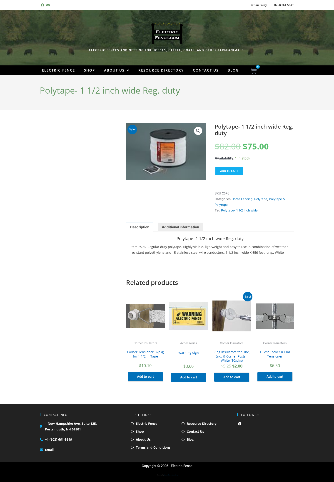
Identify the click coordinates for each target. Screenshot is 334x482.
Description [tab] (139, 227)
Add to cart (229, 171)
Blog (233, 70)
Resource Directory (161, 70)
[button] (198, 131)
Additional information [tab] (180, 227)
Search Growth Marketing (170, 475)
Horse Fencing (242, 199)
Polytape (260, 199)
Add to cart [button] (145, 377)
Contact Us (206, 70)
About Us (114, 70)
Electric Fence (58, 70)
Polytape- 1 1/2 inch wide (239, 210)
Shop (89, 70)
